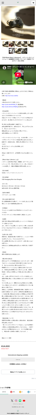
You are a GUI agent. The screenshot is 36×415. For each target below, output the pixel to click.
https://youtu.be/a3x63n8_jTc (9, 104)
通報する (34, 378)
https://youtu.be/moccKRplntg (10, 106)
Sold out (18, 359)
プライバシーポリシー (18, 404)
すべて (4, 392)
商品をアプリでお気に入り (18, 372)
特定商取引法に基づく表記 (18, 406)
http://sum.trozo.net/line (11, 95)
